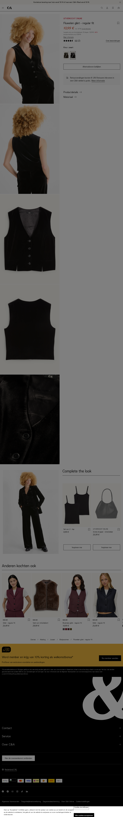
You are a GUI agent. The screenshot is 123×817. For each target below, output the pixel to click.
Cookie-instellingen (81, 807)
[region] (61, 811)
